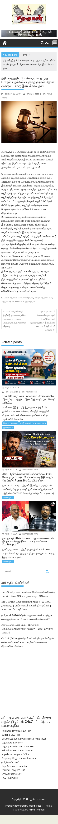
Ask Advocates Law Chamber (17, 750)
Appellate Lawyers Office (15, 754)
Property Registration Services (18, 758)
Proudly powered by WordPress (23, 805)
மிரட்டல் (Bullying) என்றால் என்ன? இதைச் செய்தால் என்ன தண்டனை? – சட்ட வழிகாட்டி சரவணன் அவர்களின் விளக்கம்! (27, 642)
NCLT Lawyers (9, 777)
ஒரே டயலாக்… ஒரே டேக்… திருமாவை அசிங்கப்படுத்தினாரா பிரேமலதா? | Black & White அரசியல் (27, 628)
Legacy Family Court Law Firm (17, 746)
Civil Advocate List (11, 773)
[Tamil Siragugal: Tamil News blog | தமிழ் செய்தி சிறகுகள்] (4, 42)
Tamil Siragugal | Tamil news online (20, 391)
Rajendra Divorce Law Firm (16, 730)
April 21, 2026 (10, 469)
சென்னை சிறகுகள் (25, 297)
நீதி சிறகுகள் (30, 301)
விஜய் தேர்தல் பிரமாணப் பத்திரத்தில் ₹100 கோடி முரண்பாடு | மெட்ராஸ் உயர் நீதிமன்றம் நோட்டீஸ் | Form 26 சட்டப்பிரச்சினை (26, 605)
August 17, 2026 (11, 387)
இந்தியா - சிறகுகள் (10, 423)
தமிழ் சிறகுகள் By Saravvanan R (33, 423)
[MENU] (54, 42)
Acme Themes (37, 809)
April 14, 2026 (10, 533)
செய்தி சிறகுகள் (10, 297)
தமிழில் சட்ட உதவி (10, 762)
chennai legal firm (29, 469)
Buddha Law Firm (10, 734)
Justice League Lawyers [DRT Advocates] (24, 738)
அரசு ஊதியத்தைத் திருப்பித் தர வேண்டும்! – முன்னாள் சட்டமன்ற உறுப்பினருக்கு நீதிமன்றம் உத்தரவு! (14, 319)
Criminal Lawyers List (13, 769)
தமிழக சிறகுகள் (41, 297)
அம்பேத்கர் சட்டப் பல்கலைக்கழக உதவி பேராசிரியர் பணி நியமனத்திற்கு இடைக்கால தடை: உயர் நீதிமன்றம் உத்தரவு (42, 320)
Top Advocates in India (14, 766)
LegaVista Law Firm (12, 742)
